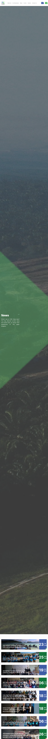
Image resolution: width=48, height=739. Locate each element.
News (21, 3)
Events (25, 3)
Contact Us (34, 3)
